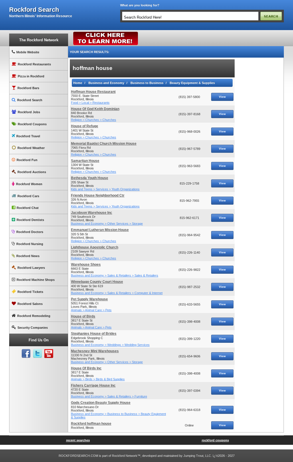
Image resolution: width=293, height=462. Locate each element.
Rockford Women (29, 184)
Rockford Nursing (29, 244)
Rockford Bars (28, 88)
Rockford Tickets (30, 291)
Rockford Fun (27, 160)
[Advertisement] (259, 145)
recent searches (78, 440)
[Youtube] (49, 353)
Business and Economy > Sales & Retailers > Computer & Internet (117, 293)
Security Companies (32, 327)
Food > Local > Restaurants (90, 102)
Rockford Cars (28, 196)
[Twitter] (37, 353)
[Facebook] (26, 353)
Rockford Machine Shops (36, 279)
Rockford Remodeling (33, 316)
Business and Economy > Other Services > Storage (107, 223)
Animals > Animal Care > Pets (91, 310)
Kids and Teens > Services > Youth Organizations (105, 189)
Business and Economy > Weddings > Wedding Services (110, 344)
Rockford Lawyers (31, 267)
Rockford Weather (31, 148)
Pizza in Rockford (31, 76)
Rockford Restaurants (34, 64)
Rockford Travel (28, 136)
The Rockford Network (38, 40)
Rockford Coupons (32, 124)
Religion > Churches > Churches (93, 120)
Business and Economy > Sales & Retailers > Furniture (109, 396)
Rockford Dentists (30, 220)
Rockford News (27, 256)
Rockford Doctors (29, 232)
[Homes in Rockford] (105, 33)
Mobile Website (27, 52)
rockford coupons (215, 440)
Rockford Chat (28, 208)
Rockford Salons (30, 304)
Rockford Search (29, 100)
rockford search (34, 9)
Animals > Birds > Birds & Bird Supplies (98, 379)
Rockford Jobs (29, 112)
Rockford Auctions (31, 172)
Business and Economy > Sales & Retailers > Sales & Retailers (114, 275)
